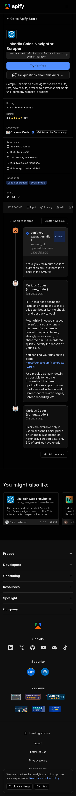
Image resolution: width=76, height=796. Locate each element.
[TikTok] (65, 647)
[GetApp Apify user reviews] (16, 697)
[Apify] (14, 6)
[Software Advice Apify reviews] (33, 697)
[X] (22, 647)
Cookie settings (19, 786)
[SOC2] (45, 671)
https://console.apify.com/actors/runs (45, 364)
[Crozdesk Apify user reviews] (55, 709)
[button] (38, 553)
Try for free (38, 66)
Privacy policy (38, 760)
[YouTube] (43, 647)
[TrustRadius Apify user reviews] (38, 709)
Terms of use (38, 751)
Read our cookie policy (44, 778)
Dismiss (41, 786)
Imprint (38, 743)
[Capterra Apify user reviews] (55, 697)
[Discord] (54, 647)
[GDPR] (31, 671)
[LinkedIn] (11, 647)
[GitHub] (32, 647)
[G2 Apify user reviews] (21, 709)
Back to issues (23, 220)
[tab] (15, 207)
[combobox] (38, 75)
